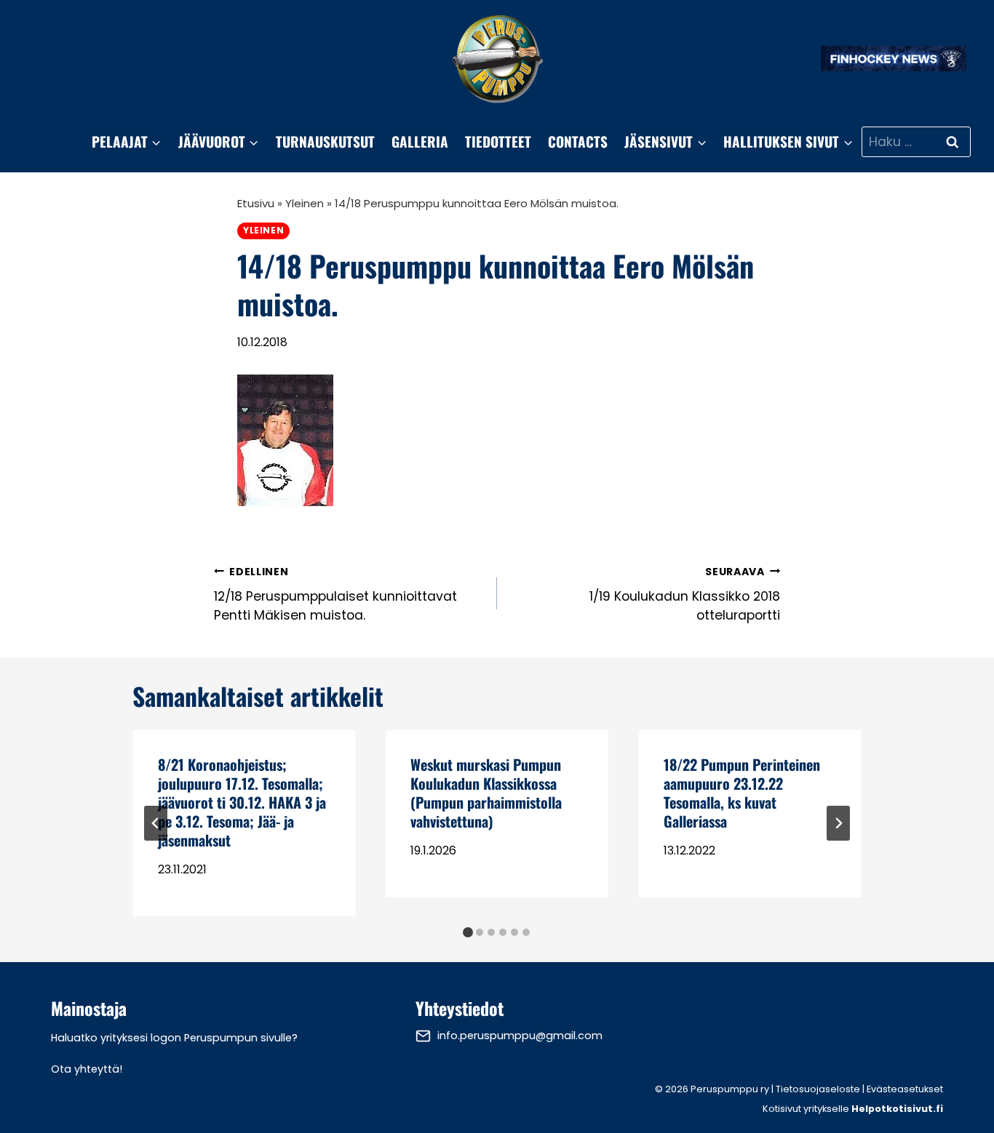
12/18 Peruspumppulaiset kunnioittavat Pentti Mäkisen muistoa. (335, 594)
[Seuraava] (838, 823)
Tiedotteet (498, 141)
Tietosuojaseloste (818, 1089)
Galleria (419, 141)
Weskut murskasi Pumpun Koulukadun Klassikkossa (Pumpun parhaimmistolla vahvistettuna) (486, 792)
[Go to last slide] (155, 823)
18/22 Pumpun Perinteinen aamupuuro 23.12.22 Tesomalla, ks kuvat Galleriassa (742, 792)
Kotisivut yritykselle (853, 1108)
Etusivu (255, 203)
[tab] (468, 932)
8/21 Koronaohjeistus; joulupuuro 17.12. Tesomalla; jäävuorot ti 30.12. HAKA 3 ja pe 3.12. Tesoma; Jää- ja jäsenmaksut (242, 802)
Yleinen (304, 203)
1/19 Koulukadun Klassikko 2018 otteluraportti (684, 594)
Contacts (578, 141)
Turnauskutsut (325, 141)
